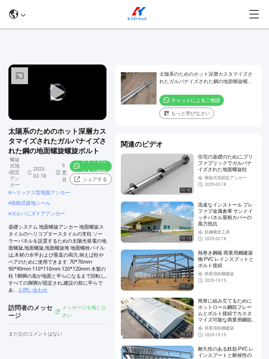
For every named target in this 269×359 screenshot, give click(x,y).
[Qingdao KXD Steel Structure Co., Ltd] (137, 14)
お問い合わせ (33, 290)
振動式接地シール (30, 203)
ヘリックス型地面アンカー (40, 192)
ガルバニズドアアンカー (38, 213)
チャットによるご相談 (94, 166)
